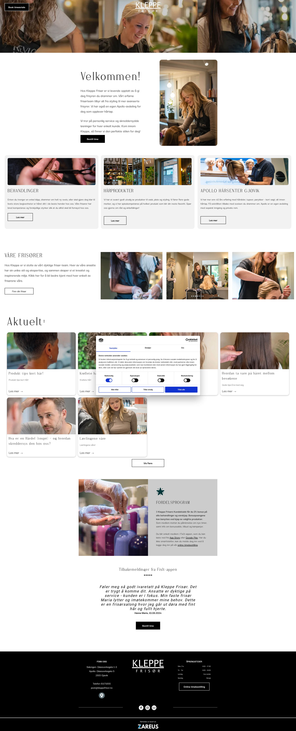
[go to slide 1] (191, 296)
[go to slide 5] (199, 296)
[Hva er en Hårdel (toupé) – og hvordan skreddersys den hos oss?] (41, 415)
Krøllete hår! (90, 374)
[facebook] (141, 708)
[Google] (102, 695)
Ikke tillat (114, 390)
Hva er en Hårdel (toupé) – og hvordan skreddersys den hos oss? (40, 441)
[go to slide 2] (193, 296)
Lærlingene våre (93, 439)
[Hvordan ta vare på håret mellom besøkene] (254, 350)
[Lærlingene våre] (112, 415)
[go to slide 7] (202, 296)
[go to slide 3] (195, 296)
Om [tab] (182, 348)
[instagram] (147, 708)
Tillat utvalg (148, 390)
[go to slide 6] (201, 296)
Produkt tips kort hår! (26, 374)
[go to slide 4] (197, 296)
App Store (175, 537)
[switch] (135, 380)
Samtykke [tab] (113, 348)
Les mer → (16, 390)
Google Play (192, 537)
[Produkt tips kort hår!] (41, 350)
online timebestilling (188, 545)
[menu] (291, 7)
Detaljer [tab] (148, 348)
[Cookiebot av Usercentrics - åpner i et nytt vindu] (187, 340)
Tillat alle (181, 390)
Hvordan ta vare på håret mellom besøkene (248, 376)
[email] (154, 708)
